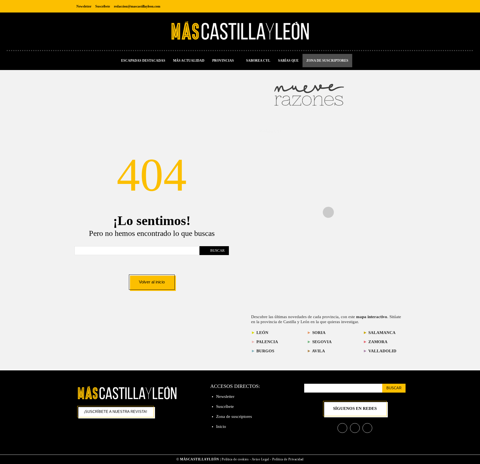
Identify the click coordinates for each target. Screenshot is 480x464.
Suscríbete (225, 406)
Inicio (221, 426)
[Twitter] (401, 6)
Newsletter (225, 396)
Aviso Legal (261, 459)
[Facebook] (376, 6)
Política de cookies (235, 459)
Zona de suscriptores (234, 416)
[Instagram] (388, 6)
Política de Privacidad (288, 459)
